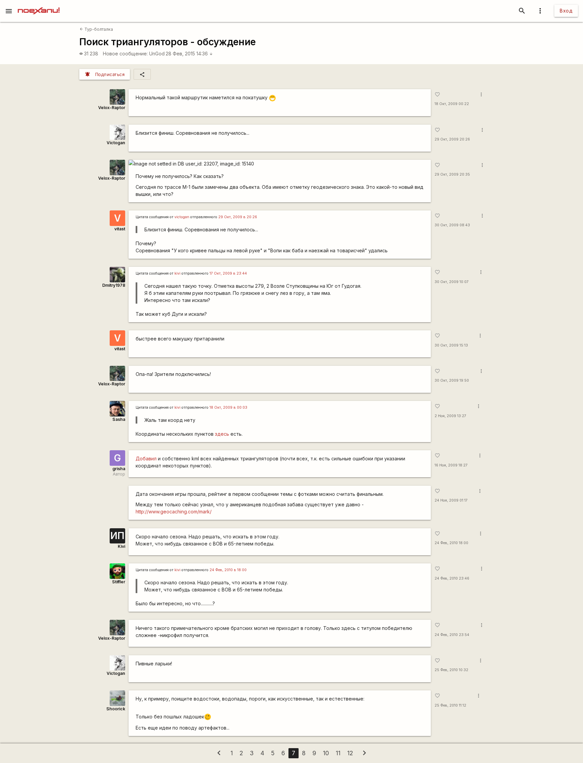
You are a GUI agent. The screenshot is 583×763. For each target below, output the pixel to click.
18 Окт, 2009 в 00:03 (228, 407)
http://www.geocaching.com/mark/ (174, 511)
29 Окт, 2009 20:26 (452, 139)
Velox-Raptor (111, 107)
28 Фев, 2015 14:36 (189, 53)
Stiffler (118, 581)
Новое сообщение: (125, 53)
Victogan (116, 142)
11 (338, 753)
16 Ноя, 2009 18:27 (451, 465)
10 (326, 753)
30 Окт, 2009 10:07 (452, 282)
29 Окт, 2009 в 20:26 (237, 217)
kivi (177, 273)
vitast (119, 228)
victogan (181, 217)
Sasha (118, 419)
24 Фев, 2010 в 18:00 (228, 570)
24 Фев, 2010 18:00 (451, 543)
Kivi (121, 546)
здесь (222, 434)
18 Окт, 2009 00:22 (452, 104)
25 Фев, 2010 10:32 (451, 670)
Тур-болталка (96, 29)
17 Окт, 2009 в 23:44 (228, 273)
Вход (566, 11)
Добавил (146, 458)
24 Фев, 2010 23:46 (452, 578)
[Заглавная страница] (38, 4)
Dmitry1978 (113, 285)
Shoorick (115, 708)
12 (350, 753)
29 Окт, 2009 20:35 (452, 174)
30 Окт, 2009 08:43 (452, 225)
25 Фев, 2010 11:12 (450, 705)
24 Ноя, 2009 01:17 (451, 500)
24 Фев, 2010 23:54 (452, 635)
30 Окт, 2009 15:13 (451, 345)
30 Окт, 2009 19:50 (452, 380)
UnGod (157, 53)
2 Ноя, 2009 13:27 (450, 416)
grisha (118, 468)
